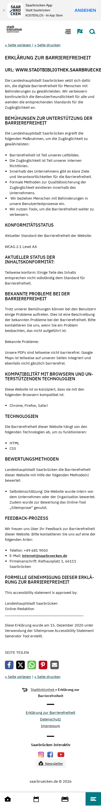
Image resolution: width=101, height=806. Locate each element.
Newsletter (53, 763)
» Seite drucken (47, 45)
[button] (78, 31)
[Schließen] (3, 10)
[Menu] (93, 799)
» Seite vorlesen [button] (18, 45)
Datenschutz (50, 719)
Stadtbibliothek (43, 689)
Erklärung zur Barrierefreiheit (50, 713)
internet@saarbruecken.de (44, 555)
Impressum (50, 726)
